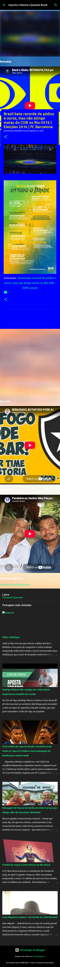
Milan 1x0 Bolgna (11, 637)
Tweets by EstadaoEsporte (15, 584)
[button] (5, 137)
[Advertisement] (30, 363)
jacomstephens (39, 956)
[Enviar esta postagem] (5, 293)
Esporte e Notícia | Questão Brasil (28, 5)
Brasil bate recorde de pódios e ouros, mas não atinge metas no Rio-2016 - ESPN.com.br (30, 282)
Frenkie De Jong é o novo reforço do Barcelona (26, 865)
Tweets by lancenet (12, 597)
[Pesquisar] (56, 5)
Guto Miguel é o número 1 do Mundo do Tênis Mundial (29, 917)
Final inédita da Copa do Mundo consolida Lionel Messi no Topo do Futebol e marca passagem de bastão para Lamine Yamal (27, 751)
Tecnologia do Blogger (32, 950)
